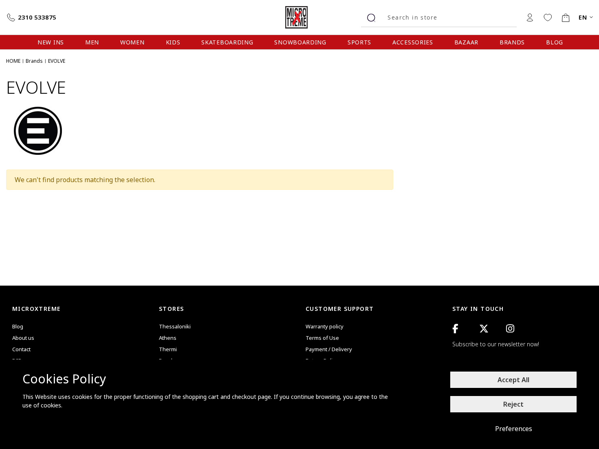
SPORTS (359, 42)
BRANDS (512, 42)
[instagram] (510, 328)
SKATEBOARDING (227, 42)
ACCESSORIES (412, 42)
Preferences (513, 428)
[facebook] (455, 328)
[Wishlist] (548, 17)
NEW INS (50, 42)
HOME (13, 61)
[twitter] (484, 328)
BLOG (554, 42)
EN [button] (583, 17)
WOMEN (132, 42)
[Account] (530, 17)
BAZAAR (466, 42)
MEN (92, 42)
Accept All (513, 379)
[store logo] (299, 17)
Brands (34, 61)
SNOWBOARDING (300, 42)
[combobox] (449, 17)
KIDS (173, 42)
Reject (513, 404)
